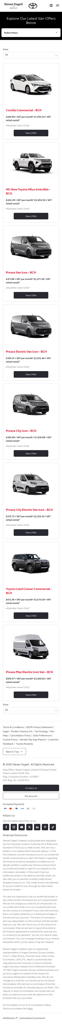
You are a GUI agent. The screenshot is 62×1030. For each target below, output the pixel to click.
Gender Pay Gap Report (33, 739)
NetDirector (9, 1018)
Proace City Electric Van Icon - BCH (29, 509)
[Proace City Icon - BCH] (31, 405)
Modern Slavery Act (21, 731)
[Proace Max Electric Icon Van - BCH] (31, 646)
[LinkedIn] (37, 827)
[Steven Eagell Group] (13, 6)
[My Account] (51, 5)
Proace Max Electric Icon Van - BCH (29, 672)
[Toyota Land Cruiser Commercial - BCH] (31, 563)
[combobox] (31, 55)
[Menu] (57, 5)
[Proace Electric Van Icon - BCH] (31, 326)
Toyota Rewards (24, 743)
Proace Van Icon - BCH (21, 272)
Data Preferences (42, 735)
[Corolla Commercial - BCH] (31, 84)
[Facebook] (6, 827)
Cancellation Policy (20, 735)
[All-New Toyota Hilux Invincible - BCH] (31, 163)
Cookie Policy (10, 739)
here (30, 1008)
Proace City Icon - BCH (21, 430)
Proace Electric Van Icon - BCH (26, 351)
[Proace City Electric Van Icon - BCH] (31, 484)
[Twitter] (29, 827)
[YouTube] (21, 827)
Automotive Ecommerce (32, 1018)
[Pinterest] (45, 827)
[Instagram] (14, 827)
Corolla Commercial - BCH (24, 110)
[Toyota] (33, 6)
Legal (6, 731)
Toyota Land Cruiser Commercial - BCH (29, 591)
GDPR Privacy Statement (39, 727)
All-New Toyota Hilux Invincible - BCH (28, 191)
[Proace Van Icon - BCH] (31, 247)
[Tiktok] (53, 827)
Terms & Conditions (13, 727)
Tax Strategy (41, 731)
